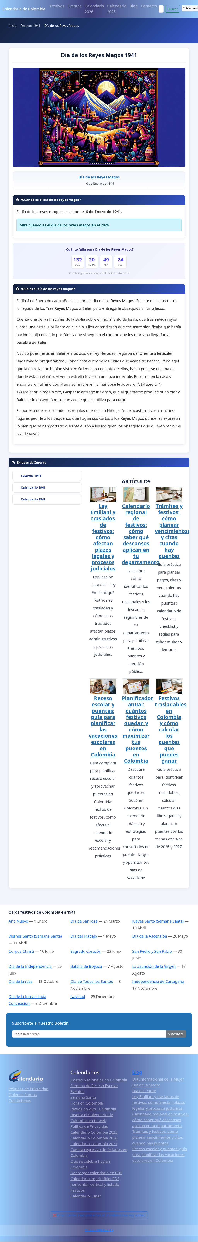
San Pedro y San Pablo (152, 951)
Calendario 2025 (116, 8)
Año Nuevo (18, 921)
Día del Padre (144, 1090)
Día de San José (84, 921)
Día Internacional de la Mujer (158, 1079)
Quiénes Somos (23, 1094)
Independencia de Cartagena (158, 981)
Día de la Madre (146, 1085)
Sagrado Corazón (85, 951)
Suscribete (175, 1034)
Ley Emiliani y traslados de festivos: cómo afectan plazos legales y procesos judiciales (102, 537)
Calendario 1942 (33, 499)
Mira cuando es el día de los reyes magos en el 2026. (65, 225)
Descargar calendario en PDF (96, 1172)
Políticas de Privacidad (28, 1088)
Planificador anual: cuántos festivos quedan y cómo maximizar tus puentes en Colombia (137, 729)
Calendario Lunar (85, 1196)
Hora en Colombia (86, 1103)
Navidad (77, 996)
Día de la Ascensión (149, 936)
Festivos (57, 6)
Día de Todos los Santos (91, 981)
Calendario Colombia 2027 (93, 1143)
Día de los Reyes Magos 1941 (99, 55)
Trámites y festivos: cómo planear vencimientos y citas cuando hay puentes (172, 531)
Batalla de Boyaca (86, 966)
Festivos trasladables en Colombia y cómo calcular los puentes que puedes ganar (170, 729)
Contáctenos (20, 1100)
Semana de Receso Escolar (94, 1085)
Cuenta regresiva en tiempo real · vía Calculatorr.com (99, 273)
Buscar (173, 9)
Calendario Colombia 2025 (93, 1132)
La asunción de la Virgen (154, 966)
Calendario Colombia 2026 (93, 1138)
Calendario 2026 (94, 8)
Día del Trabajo (83, 936)
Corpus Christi (21, 951)
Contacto (149, 6)
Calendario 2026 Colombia (99, 1230)
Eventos (74, 6)
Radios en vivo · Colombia (93, 1109)
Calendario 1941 (33, 487)
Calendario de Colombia (23, 8)
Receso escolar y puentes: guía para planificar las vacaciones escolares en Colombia (103, 726)
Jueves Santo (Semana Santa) (158, 921)
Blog (134, 6)
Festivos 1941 (31, 476)
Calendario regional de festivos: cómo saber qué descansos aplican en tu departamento (141, 534)
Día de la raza (20, 981)
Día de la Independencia (30, 966)
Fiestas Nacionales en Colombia (98, 1080)
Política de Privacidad (89, 1126)
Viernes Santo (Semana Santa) (35, 936)
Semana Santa (83, 1097)
